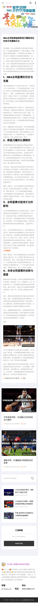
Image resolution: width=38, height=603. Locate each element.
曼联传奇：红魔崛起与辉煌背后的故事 (18, 461)
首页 (19, 17)
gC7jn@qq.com (7, 589)
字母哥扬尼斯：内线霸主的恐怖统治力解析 (18, 418)
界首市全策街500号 (28, 589)
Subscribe (19, 543)
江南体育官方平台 (28, 600)
